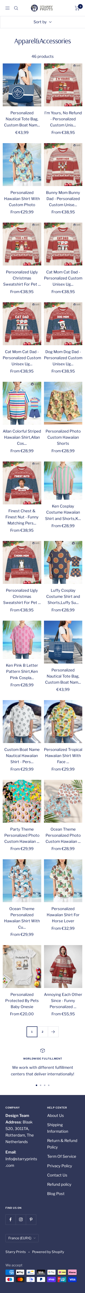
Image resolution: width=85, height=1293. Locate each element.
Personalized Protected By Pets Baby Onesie (22, 1000)
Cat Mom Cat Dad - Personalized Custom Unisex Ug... (63, 278)
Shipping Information (57, 1128)
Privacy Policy (59, 1166)
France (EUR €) (19, 1238)
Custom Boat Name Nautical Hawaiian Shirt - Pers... (22, 755)
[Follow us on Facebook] (10, 1219)
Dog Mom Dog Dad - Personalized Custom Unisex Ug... (63, 357)
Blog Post (56, 1193)
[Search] (16, 8)
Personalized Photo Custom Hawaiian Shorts (63, 437)
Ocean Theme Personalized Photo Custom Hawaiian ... (63, 835)
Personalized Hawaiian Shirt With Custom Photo (22, 198)
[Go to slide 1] (36, 1085)
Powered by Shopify (48, 1252)
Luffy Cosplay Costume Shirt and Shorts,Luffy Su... (63, 596)
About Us (55, 1115)
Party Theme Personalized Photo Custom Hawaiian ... (21, 835)
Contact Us (57, 1175)
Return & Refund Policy (62, 1143)
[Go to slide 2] (40, 1085)
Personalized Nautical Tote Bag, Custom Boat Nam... (22, 119)
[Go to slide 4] (48, 1085)
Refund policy (59, 1184)
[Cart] (77, 8)
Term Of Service (61, 1156)
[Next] (53, 1031)
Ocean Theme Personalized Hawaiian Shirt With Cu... (22, 918)
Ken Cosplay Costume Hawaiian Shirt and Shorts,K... (63, 512)
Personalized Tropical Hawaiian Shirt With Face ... (63, 755)
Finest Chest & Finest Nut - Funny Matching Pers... (22, 517)
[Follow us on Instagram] (21, 1219)
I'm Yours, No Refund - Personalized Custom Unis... (63, 119)
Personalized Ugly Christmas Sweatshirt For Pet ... (22, 278)
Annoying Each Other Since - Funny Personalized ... (63, 1000)
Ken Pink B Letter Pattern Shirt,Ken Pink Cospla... (22, 671)
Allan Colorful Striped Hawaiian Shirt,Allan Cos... (22, 437)
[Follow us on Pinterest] (31, 1219)
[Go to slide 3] (44, 1085)
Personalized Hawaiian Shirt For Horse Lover (63, 914)
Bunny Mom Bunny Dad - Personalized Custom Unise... (63, 198)
